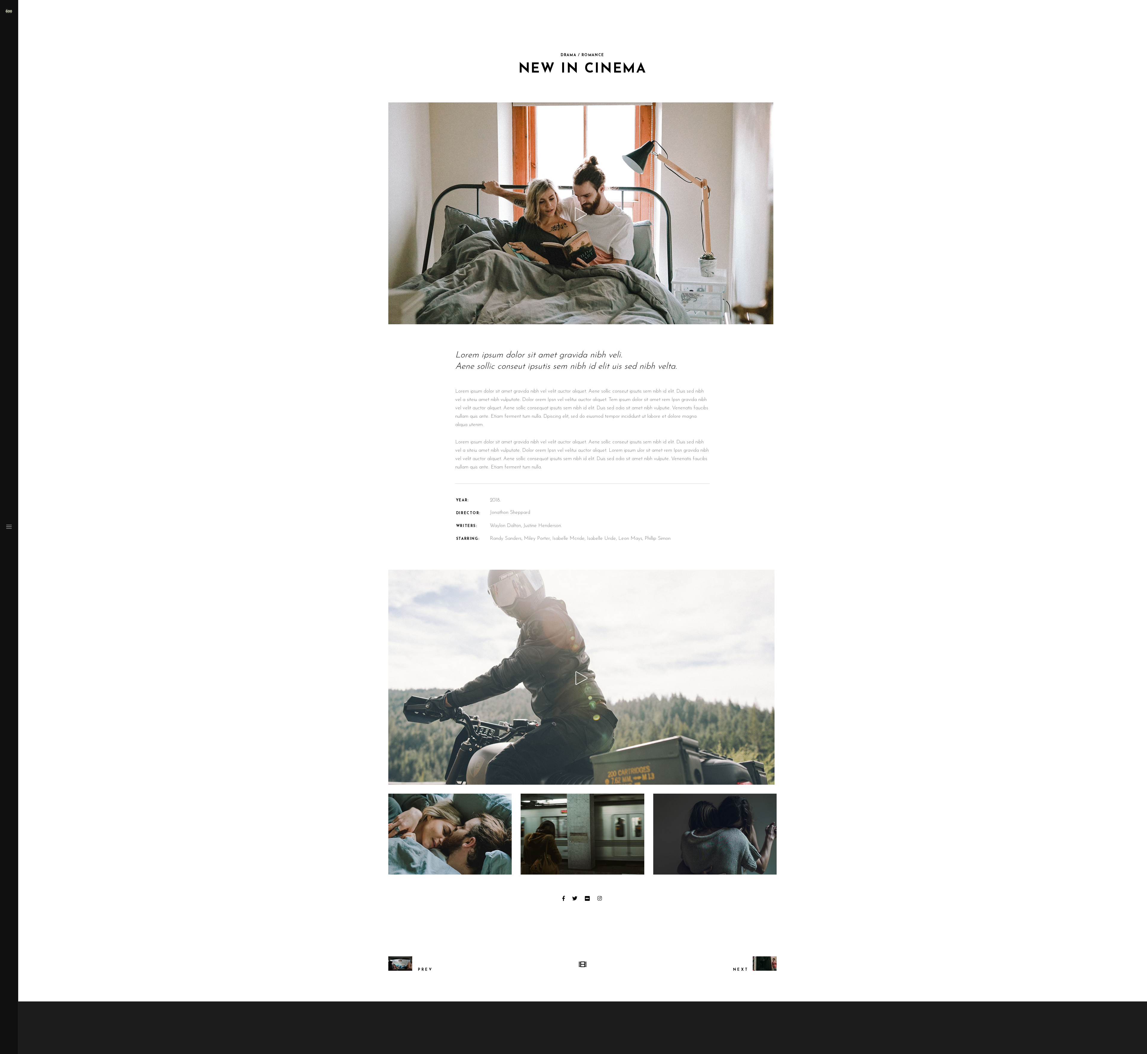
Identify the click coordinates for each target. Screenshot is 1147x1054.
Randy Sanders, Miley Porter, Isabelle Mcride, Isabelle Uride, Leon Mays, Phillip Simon (580, 538)
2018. (495, 500)
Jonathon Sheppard (510, 512)
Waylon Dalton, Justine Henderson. (526, 525)
